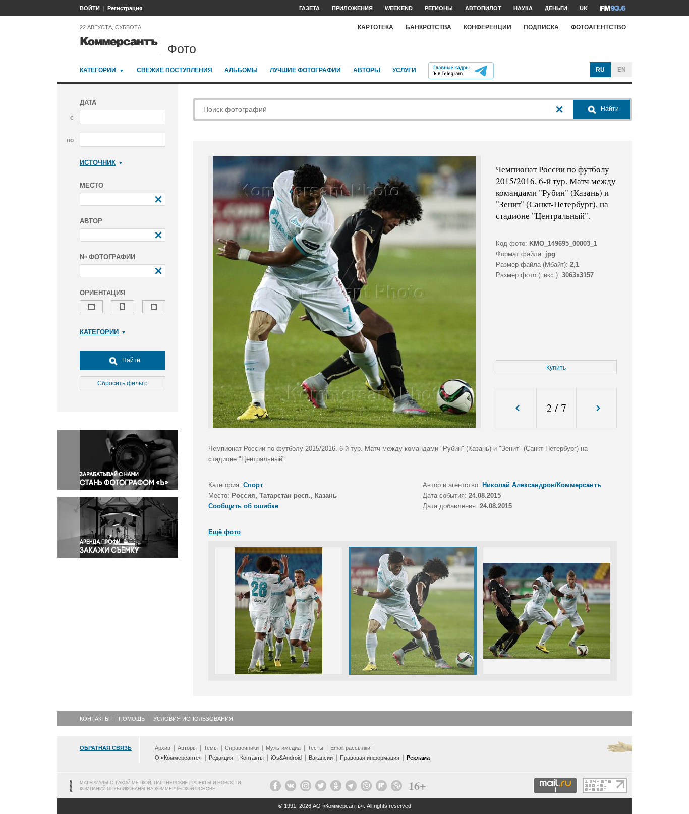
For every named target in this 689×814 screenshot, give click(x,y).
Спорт (253, 485)
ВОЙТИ (90, 8)
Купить (556, 367)
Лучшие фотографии (305, 70)
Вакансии (321, 757)
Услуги (404, 70)
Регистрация (124, 8)
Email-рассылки (350, 748)
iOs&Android (286, 757)
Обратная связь (106, 748)
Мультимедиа (283, 748)
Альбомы (241, 70)
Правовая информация (369, 757)
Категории (98, 70)
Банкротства (428, 27)
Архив (162, 748)
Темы (211, 748)
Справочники (242, 748)
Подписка (541, 27)
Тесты (315, 748)
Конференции (487, 27)
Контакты (95, 719)
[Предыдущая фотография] (516, 408)
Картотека (375, 27)
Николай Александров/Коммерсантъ (541, 485)
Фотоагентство (598, 27)
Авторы (366, 70)
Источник (98, 162)
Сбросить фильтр (122, 383)
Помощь (132, 719)
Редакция (221, 757)
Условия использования (193, 719)
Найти (130, 360)
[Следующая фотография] (596, 408)
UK (584, 8)
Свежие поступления (174, 70)
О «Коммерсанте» (178, 757)
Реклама (418, 757)
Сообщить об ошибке (243, 506)
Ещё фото (224, 532)
